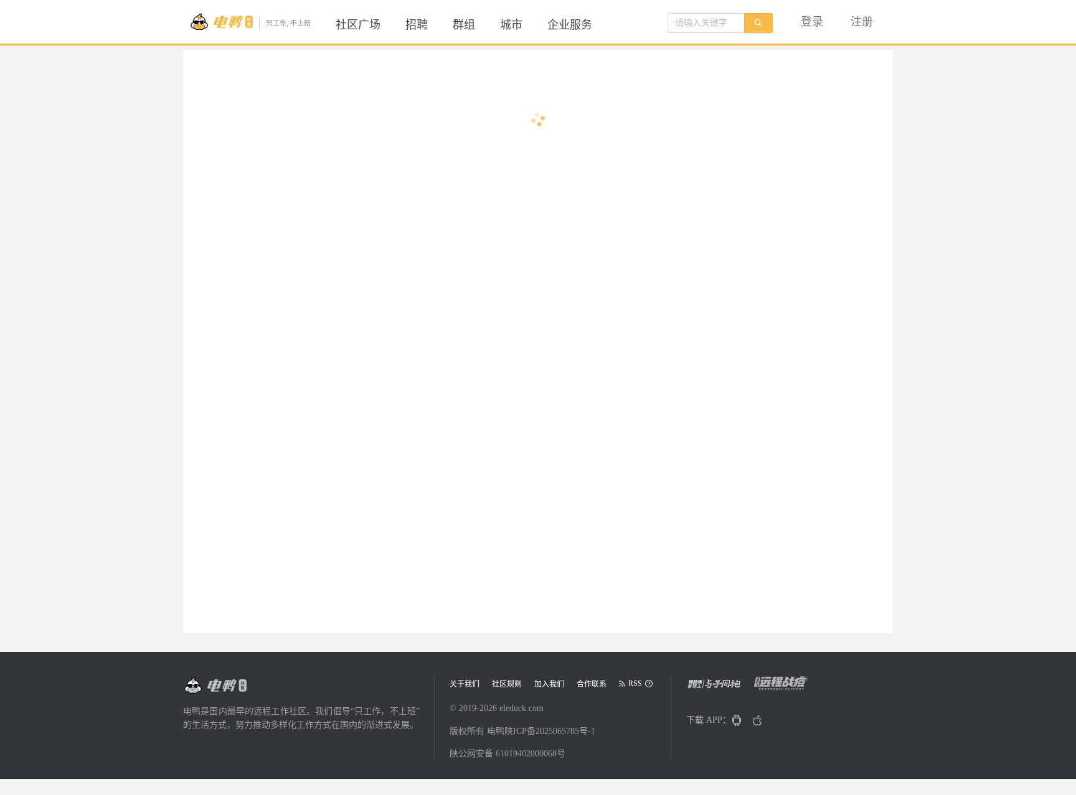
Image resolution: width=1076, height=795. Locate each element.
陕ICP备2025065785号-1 (549, 731)
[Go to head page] (215, 685)
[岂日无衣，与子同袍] (719, 687)
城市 (511, 25)
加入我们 (549, 684)
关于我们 (464, 684)
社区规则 (507, 684)
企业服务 (569, 25)
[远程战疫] (784, 687)
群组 (464, 25)
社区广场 (358, 25)
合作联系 (591, 684)
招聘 (416, 25)
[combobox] (706, 23)
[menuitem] (358, 25)
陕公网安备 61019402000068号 (507, 753)
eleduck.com (521, 708)
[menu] (479, 25)
